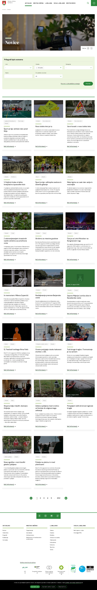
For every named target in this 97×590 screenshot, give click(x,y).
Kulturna (52, 545)
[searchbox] (44, 67)
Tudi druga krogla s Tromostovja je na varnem (80, 350)
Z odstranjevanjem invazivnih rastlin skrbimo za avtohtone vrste (15, 240)
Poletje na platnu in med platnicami (45, 463)
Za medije (5, 540)
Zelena (52, 530)
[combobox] (18, 67)
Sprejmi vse (35, 587)
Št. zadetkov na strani (41, 73)
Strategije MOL (78, 533)
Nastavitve (62, 587)
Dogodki (5, 535)
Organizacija (29, 530)
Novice (4, 530)
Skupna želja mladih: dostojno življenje (16, 407)
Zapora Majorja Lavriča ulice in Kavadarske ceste (79, 297)
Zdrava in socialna (55, 537)
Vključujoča (53, 540)
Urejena (52, 533)
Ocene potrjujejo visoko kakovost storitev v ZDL (48, 350)
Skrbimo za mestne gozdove (46, 238)
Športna (52, 547)
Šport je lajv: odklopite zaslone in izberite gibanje (48, 183)
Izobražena (53, 542)
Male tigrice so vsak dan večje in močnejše (80, 183)
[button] (70, 83)
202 (58, 498)
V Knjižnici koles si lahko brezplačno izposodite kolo (14, 183)
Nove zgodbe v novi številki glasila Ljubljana (14, 463)
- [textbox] (5, 67)
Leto (6, 64)
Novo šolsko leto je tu (43, 126)
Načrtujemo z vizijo (79, 530)
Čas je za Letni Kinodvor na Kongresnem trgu (78, 239)
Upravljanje (29, 533)
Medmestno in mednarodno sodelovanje (33, 538)
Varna (51, 549)
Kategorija (68, 64)
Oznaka (37, 64)
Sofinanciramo (30, 535)
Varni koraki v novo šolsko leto (79, 126)
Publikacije (5, 537)
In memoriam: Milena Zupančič (16, 295)
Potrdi (88, 83)
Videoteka (5, 533)
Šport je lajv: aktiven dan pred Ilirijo (16, 130)
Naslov (7, 73)
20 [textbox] (36, 76)
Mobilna (52, 535)
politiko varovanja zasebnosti (73, 582)
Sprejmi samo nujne (48, 587)
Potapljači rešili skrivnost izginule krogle (80, 407)
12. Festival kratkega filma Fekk (16, 349)
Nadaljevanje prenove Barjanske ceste (48, 296)
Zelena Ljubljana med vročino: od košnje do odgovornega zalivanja (47, 408)
